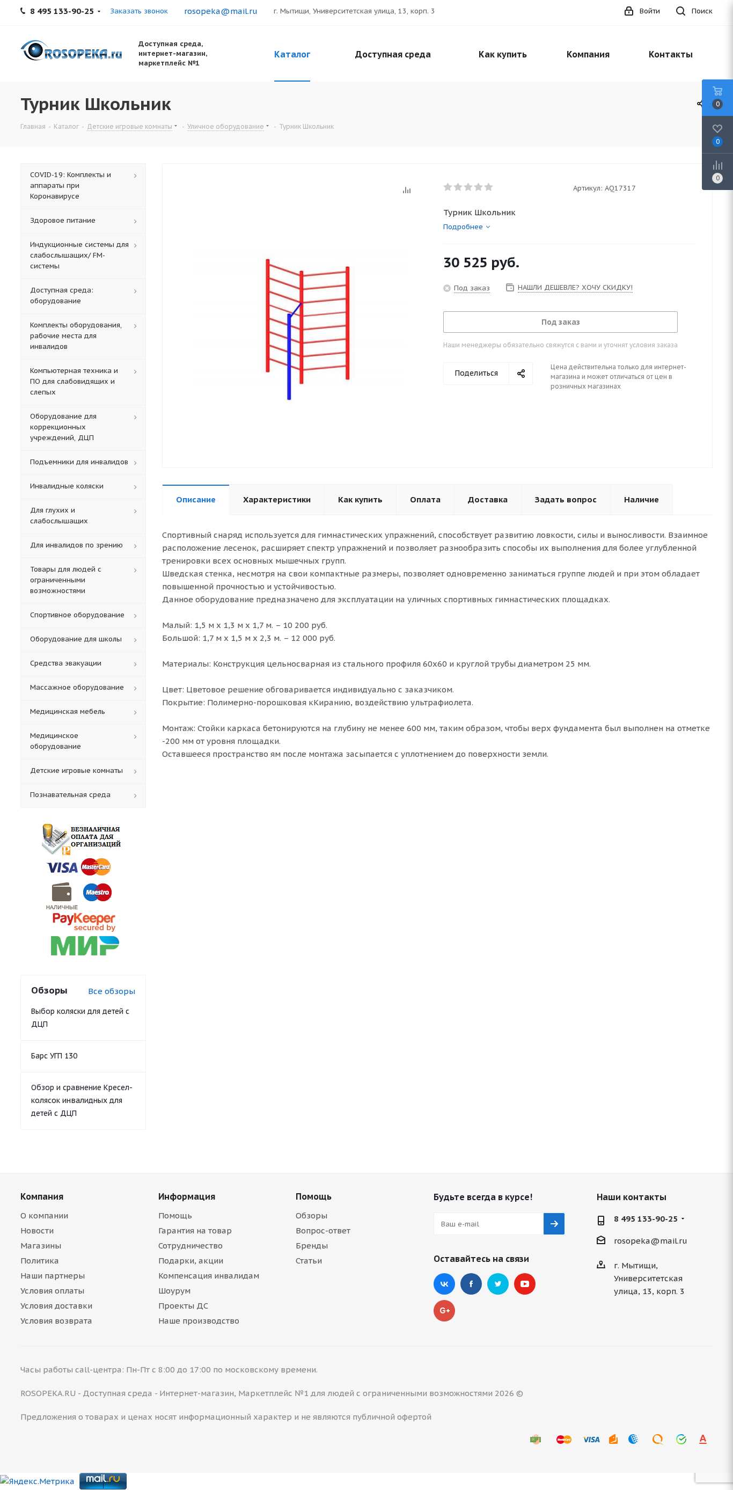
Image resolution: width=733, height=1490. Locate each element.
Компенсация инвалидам (208, 1275)
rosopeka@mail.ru (221, 11)
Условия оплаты (52, 1291)
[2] (458, 187)
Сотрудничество (190, 1245)
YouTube (525, 1284)
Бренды (312, 1245)
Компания (41, 1196)
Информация (186, 1196)
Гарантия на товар (195, 1230)
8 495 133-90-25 (646, 1219)
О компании (44, 1215)
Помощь (175, 1215)
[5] (489, 187)
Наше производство (198, 1321)
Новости (37, 1230)
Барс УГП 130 (54, 1056)
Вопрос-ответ (323, 1230)
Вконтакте (444, 1284)
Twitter (498, 1284)
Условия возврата (56, 1321)
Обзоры (311, 1215)
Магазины (40, 1245)
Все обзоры (111, 991)
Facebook (471, 1284)
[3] (469, 187)
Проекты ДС (183, 1306)
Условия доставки (56, 1306)
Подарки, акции (190, 1260)
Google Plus (444, 1310)
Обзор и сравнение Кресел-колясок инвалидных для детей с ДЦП (82, 1100)
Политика (39, 1260)
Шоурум (174, 1291)
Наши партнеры (52, 1275)
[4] (479, 187)
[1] (448, 187)
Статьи (309, 1260)
